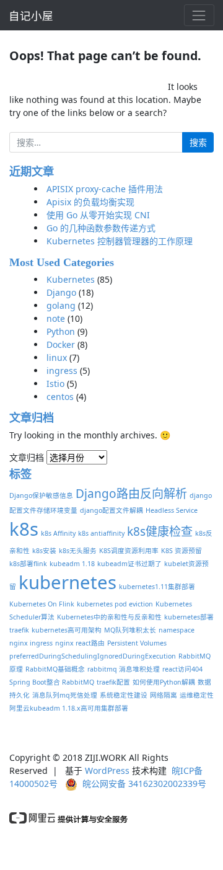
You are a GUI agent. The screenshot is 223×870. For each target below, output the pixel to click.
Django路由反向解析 (131, 494)
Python (60, 331)
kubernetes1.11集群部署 (157, 586)
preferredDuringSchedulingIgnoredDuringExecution (92, 656)
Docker (60, 344)
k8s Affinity (58, 533)
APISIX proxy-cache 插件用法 (104, 189)
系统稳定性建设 (123, 695)
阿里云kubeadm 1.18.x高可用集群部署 (68, 708)
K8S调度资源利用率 (129, 550)
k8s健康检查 (160, 531)
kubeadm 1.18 (72, 563)
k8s (23, 529)
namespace (177, 630)
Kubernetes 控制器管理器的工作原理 (119, 241)
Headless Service (172, 510)
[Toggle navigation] (199, 15)
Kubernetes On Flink (41, 604)
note (55, 318)
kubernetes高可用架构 (67, 630)
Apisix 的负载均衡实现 (90, 202)
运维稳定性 (197, 695)
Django (61, 292)
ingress (61, 370)
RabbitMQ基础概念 (55, 669)
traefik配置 (113, 682)
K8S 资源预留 (181, 550)
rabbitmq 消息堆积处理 (123, 669)
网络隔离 (163, 695)
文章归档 (26, 457)
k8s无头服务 (78, 550)
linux (56, 357)
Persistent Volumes (137, 643)
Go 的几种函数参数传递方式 (100, 228)
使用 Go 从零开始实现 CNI (98, 215)
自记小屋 (31, 15)
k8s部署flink (28, 563)
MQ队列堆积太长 (130, 630)
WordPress (107, 770)
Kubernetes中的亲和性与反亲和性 (109, 617)
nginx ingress (31, 643)
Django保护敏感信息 (41, 495)
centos (60, 396)
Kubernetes (70, 279)
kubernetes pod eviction (115, 604)
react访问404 (182, 669)
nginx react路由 (80, 643)
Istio (55, 383)
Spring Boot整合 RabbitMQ (51, 682)
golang (61, 305)
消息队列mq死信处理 (64, 695)
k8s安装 (44, 550)
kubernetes (67, 582)
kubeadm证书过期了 (129, 563)
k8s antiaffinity (101, 533)
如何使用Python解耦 (164, 682)
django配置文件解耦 (111, 510)
